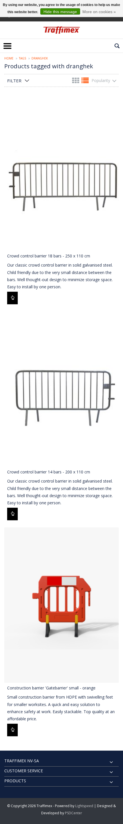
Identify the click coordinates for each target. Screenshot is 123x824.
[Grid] (76, 81)
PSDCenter (73, 813)
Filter (14, 80)
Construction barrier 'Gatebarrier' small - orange (51, 688)
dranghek (39, 58)
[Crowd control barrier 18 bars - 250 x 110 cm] (61, 173)
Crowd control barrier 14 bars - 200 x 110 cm (48, 472)
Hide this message (60, 11)
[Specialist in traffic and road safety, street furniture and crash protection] (61, 30)
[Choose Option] (12, 298)
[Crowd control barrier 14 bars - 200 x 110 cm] (61, 389)
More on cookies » (99, 11)
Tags (22, 58)
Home (8, 58)
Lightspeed (84, 805)
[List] (85, 81)
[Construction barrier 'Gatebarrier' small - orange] (61, 605)
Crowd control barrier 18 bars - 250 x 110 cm (48, 256)
